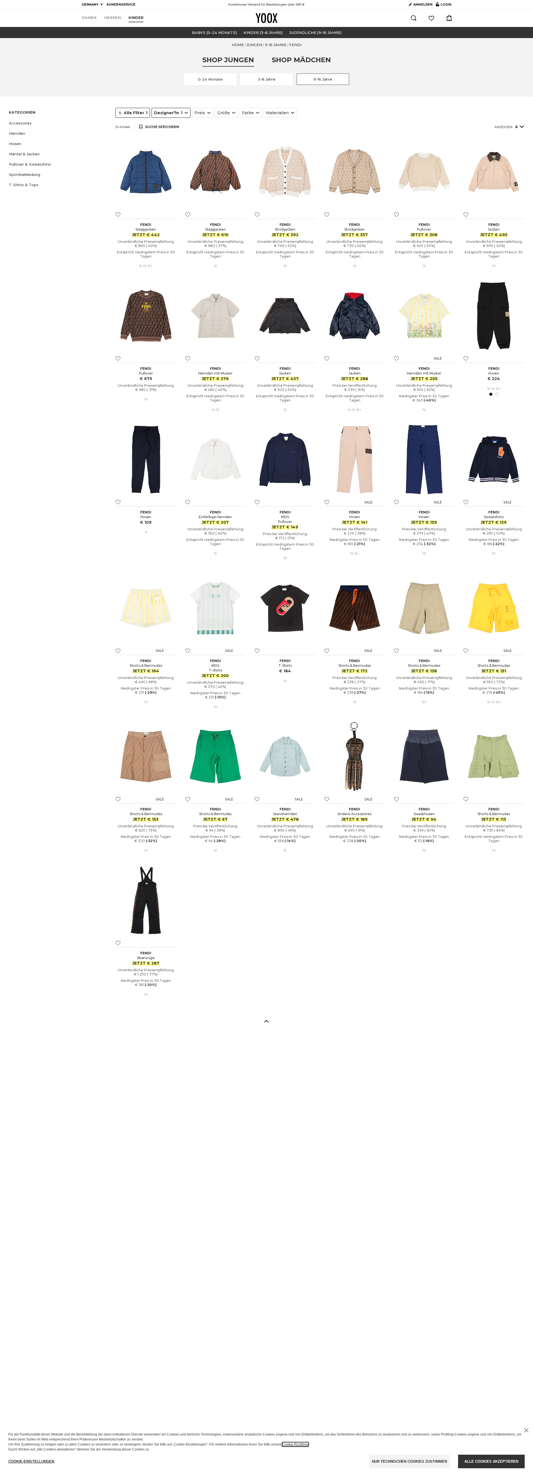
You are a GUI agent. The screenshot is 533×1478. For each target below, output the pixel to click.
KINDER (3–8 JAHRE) (263, 32)
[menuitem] (89, 17)
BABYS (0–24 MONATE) (214, 32)
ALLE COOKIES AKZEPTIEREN (491, 1461)
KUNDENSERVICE (121, 4)
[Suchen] (413, 18)
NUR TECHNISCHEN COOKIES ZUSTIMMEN (409, 1461)
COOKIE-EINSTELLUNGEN (31, 1461)
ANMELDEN (423, 4)
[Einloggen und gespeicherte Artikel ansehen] (431, 18)
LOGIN (443, 6)
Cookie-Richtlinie (295, 1444)
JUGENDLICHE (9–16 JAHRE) (315, 32)
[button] (59, 123)
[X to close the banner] (526, 1430)
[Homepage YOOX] (266, 18)
